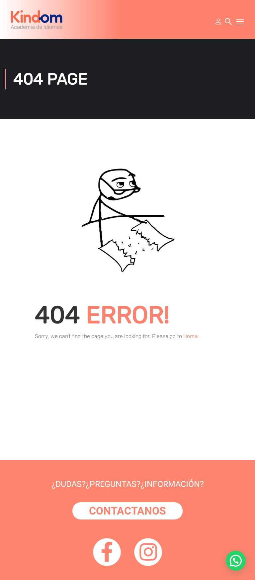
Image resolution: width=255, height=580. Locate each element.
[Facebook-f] (107, 552)
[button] (236, 561)
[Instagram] (148, 552)
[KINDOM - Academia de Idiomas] (36, 19)
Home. (191, 336)
